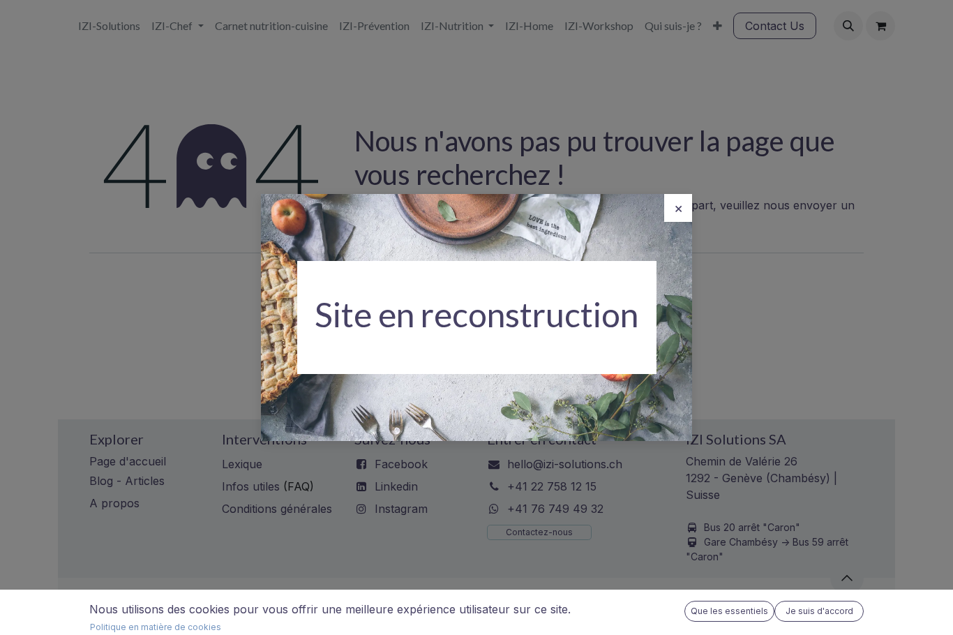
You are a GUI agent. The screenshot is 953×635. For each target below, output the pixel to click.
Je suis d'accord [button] (819, 611)
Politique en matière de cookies (155, 627)
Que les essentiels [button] (729, 611)
